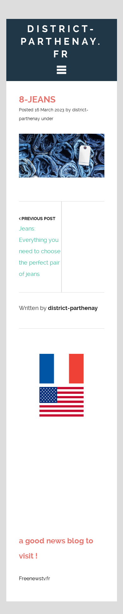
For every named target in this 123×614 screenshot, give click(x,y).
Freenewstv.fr (34, 579)
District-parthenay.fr (61, 41)
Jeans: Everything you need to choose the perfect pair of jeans (40, 251)
